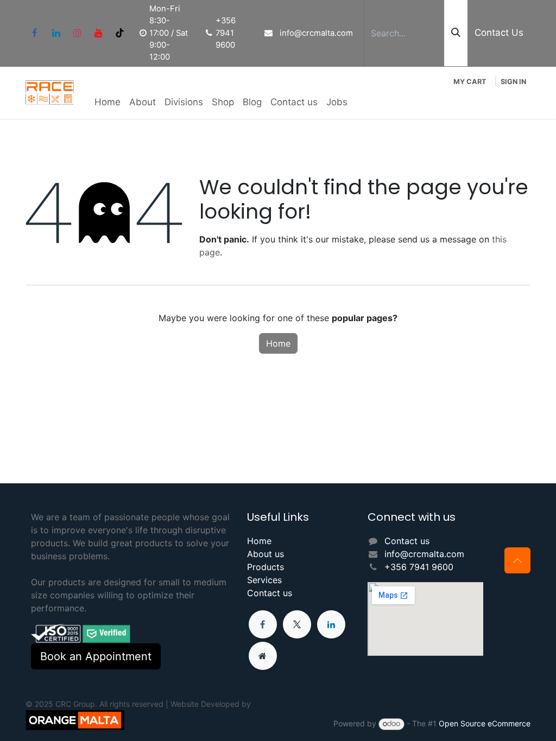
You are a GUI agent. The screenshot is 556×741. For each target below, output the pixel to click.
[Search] (455, 33)
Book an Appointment (95, 656)
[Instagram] (77, 33)
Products (265, 566)
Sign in (513, 82)
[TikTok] (119, 33)
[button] (517, 560)
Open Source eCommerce (484, 723)
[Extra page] (263, 656)
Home (278, 343)
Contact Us (499, 32)
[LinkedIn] (56, 33)
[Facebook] (35, 33)
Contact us (269, 592)
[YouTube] (98, 33)
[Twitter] (297, 624)
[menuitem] (107, 102)
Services (264, 579)
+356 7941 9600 (418, 566)
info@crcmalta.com (424, 553)
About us (265, 553)
